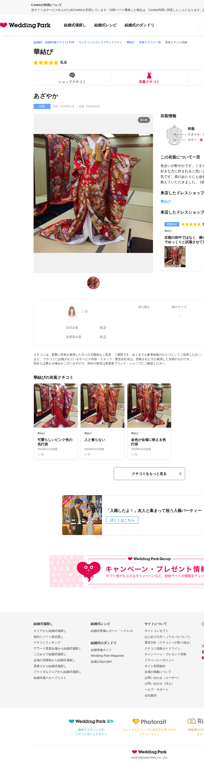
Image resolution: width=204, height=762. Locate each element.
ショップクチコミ (72, 81)
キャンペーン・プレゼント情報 (165, 654)
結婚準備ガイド (101, 650)
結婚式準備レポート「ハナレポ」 (113, 631)
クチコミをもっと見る (149, 474)
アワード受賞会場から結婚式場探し (57, 648)
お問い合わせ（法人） (159, 683)
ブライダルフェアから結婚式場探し (57, 672)
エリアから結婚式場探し (50, 631)
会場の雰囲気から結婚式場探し (54, 660)
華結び (43, 51)
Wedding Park (149, 752)
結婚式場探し (75, 25)
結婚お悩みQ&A (101, 661)
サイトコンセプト (156, 631)
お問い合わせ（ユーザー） (162, 678)
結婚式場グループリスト (50, 678)
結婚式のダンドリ (139, 25)
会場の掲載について (158, 672)
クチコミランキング (47, 642)
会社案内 (150, 695)
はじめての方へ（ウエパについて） (168, 637)
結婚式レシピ (105, 25)
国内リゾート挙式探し (48, 637)
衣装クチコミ (149, 81)
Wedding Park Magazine (107, 655)
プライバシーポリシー (159, 660)
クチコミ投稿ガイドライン (162, 648)
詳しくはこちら (122, 520)
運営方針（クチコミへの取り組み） (168, 642)
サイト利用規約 (155, 666)
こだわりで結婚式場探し (50, 654)
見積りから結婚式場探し (50, 666)
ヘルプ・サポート (156, 689)
